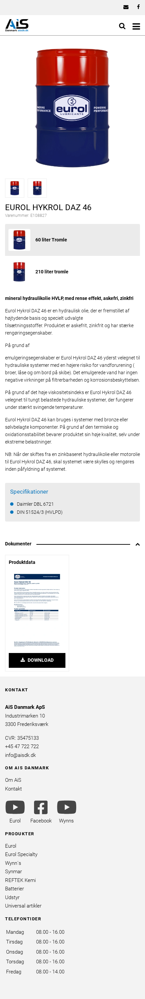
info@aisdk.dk (20, 755)
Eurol (10, 846)
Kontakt (13, 789)
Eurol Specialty (21, 854)
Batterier (14, 889)
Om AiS (13, 780)
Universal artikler (23, 906)
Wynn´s (13, 863)
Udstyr (12, 897)
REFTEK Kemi (20, 880)
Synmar (13, 872)
